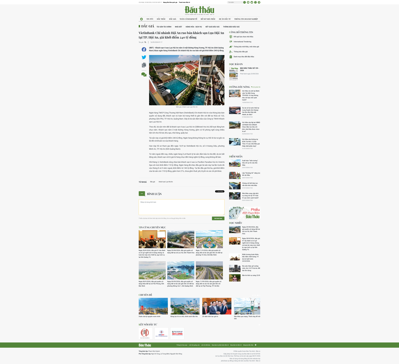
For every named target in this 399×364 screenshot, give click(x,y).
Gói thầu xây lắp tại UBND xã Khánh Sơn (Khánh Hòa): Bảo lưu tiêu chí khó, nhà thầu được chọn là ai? (251, 127)
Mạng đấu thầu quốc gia (170, 2)
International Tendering (242, 42)
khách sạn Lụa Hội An (166, 182)
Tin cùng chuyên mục (152, 227)
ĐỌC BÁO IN (236, 64)
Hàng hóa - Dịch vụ (194, 26)
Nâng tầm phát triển (177, 316)
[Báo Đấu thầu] (145, 345)
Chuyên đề (145, 294)
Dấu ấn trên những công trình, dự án (214, 316)
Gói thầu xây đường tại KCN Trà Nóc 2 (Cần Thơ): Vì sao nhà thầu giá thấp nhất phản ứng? (251, 142)
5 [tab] (259, 295)
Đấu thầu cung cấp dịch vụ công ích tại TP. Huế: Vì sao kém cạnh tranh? (250, 195)
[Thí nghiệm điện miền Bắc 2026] (161, 333)
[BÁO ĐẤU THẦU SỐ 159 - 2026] (233, 74)
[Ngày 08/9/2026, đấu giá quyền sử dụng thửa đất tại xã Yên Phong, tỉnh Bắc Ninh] (152, 270)
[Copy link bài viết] (144, 65)
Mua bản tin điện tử (236, 345)
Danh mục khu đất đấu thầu (244, 57)
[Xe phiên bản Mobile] (255, 2)
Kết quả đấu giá (212, 26)
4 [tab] (257, 295)
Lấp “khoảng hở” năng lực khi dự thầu (251, 174)
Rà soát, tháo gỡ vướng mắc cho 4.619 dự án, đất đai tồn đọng (251, 268)
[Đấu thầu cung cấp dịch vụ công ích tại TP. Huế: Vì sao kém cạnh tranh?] (235, 196)
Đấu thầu (161, 19)
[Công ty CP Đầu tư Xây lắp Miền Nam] (145, 333)
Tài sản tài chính (164, 26)
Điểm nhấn (236, 156)
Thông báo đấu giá (231, 26)
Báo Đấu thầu (199, 10)
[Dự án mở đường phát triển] (248, 306)
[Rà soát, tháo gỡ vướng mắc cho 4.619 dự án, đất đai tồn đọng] (235, 268)
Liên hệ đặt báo (205, 345)
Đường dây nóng (239, 86)
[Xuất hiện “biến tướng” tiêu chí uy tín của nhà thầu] (235, 163)
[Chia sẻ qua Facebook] (144, 49)
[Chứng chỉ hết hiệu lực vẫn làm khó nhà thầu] (235, 185)
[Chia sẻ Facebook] (248, 2)
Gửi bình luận (218, 218)
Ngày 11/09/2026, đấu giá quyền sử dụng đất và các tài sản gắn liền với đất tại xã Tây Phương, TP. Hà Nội (208, 284)
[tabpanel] (153, 309)
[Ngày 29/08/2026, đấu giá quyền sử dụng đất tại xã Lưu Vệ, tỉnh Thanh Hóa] (180, 239)
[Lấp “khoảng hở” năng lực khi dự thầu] (235, 175)
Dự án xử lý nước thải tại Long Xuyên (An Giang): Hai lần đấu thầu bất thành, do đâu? (250, 111)
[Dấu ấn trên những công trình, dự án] (216, 306)
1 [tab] (252, 295)
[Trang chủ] (141, 19)
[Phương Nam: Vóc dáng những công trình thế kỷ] (153, 306)
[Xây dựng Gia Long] (177, 333)
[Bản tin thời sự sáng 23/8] (235, 278)
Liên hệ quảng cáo (194, 345)
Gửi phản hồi (256, 87)
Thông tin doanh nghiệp (246, 19)
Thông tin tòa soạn (181, 345)
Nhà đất (178, 26)
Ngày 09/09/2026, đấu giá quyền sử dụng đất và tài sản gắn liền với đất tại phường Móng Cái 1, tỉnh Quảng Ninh (180, 284)
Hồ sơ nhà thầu (208, 19)
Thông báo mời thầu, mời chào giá (246, 47)
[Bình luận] (144, 73)
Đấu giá (172, 19)
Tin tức (150, 19)
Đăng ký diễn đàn (248, 345)
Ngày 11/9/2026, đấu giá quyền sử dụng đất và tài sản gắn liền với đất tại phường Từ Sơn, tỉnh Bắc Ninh (209, 252)
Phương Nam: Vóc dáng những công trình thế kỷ (153, 317)
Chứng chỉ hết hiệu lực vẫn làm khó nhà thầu (250, 184)
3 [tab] (255, 295)
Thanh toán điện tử (184, 2)
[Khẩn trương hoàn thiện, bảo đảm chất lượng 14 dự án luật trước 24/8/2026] (235, 257)
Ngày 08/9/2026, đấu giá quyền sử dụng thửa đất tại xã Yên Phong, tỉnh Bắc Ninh (151, 284)
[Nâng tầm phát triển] (185, 306)
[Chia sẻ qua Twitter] (144, 57)
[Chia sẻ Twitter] (252, 2)
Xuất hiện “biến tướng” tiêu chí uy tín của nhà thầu (250, 163)
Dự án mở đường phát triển (243, 316)
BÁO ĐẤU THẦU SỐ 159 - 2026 (249, 69)
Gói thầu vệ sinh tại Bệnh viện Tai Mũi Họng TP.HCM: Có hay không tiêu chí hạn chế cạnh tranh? (250, 95)
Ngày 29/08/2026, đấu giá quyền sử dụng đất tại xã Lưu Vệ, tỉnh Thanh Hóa (180, 251)
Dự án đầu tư (225, 19)
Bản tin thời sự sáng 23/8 (251, 275)
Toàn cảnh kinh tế (188, 19)
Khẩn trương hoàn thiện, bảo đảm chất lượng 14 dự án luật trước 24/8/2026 (250, 258)
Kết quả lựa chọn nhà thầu (243, 37)
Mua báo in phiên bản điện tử (220, 345)
